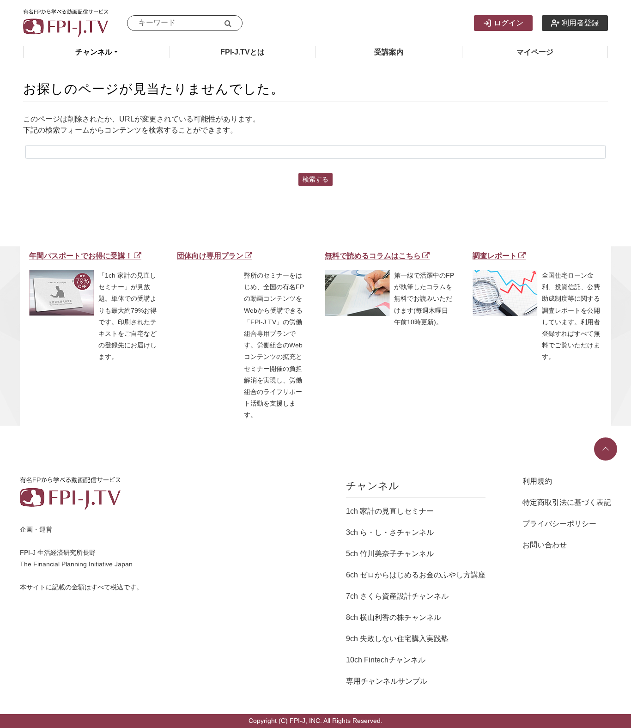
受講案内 (389, 52)
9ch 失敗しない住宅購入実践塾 (397, 639)
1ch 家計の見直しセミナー (390, 511)
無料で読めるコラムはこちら (373, 256)
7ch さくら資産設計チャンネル (397, 596)
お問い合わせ (544, 545)
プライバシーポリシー (559, 524)
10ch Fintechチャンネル (385, 660)
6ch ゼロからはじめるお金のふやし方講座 (415, 575)
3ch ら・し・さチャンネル (390, 532)
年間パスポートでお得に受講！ (81, 256)
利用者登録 (580, 23)
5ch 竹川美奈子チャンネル (390, 554)
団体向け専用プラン (210, 256)
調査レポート (495, 256)
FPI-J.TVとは (242, 52)
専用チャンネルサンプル (386, 681)
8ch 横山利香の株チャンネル (393, 617)
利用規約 (537, 481)
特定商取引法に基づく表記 (566, 502)
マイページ (534, 52)
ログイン (508, 23)
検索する (315, 179)
